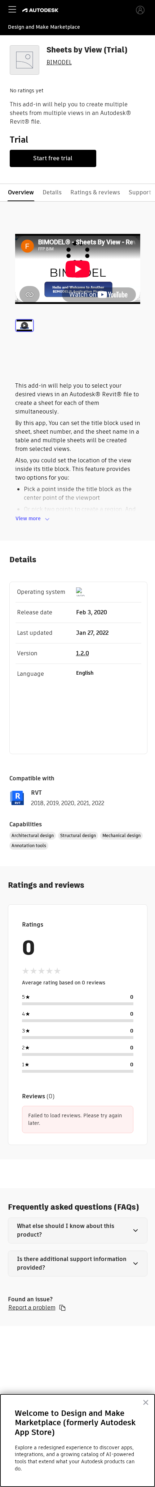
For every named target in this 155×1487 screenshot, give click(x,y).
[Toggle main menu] (12, 9)
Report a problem (32, 1308)
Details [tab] (52, 192)
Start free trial (52, 158)
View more (28, 518)
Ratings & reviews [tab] (95, 192)
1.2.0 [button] (82, 653)
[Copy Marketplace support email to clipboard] (62, 1307)
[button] (77, 1230)
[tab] (24, 334)
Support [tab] (140, 192)
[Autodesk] (41, 10)
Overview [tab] (21, 192)
